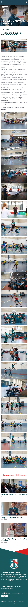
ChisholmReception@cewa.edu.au (17, 593)
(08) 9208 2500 (7, 592)
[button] (26, 2)
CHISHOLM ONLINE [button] (7, 2)
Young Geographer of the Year (12, 518)
